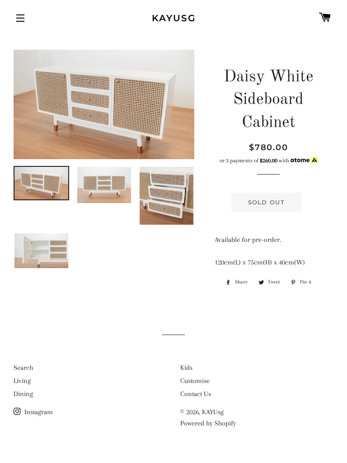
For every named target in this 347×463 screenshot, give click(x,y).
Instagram (38, 412)
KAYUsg (174, 18)
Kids (186, 368)
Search (23, 368)
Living (22, 381)
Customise (195, 381)
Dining (23, 394)
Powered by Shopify (208, 423)
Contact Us (195, 394)
